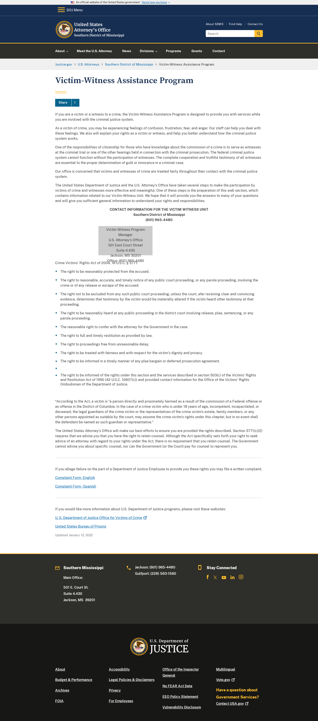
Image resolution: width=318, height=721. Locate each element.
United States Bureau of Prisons (80, 526)
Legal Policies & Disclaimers (131, 680)
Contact (230, 704)
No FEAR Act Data (177, 686)
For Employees (121, 701)
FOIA (59, 701)
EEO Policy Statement (180, 697)
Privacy (115, 690)
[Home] (90, 38)
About (60, 669)
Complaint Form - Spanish (75, 486)
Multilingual (225, 669)
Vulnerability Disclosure (181, 707)
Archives (62, 690)
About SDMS (214, 24)
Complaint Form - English (75, 478)
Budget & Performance (73, 680)
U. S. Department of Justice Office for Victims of (98, 518)
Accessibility (119, 669)
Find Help (235, 24)
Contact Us (255, 24)
